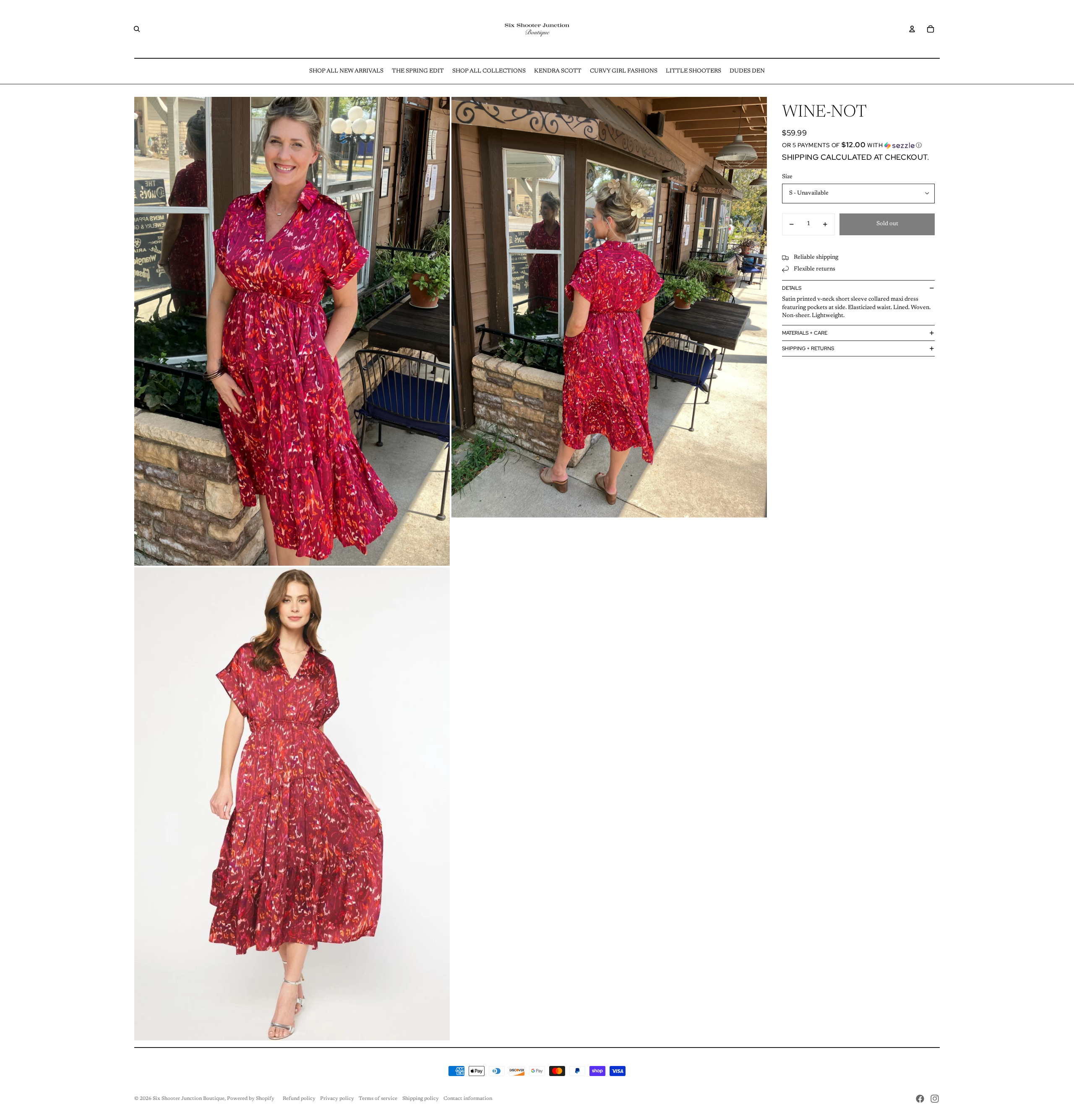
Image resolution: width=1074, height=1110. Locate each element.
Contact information (467, 1098)
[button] (858, 145)
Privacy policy (337, 1098)
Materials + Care (804, 333)
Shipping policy (420, 1098)
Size (787, 177)
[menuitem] (346, 71)
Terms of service (378, 1098)
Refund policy (299, 1098)
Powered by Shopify (250, 1098)
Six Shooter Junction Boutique (188, 1098)
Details (791, 288)
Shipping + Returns (808, 348)
